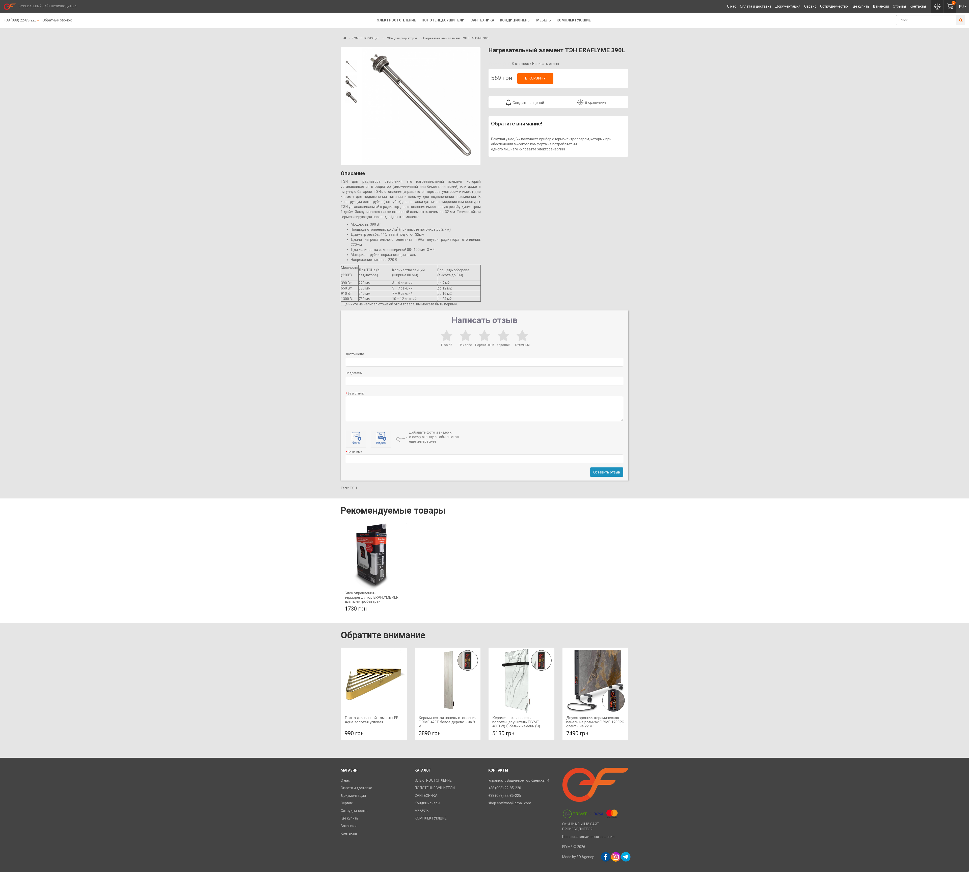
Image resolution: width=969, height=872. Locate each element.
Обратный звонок (57, 20)
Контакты (918, 6)
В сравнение (595, 102)
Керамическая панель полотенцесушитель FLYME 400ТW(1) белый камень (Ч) (516, 722)
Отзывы (899, 6)
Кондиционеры (515, 20)
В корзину (535, 78)
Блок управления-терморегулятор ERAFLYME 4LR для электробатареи (371, 597)
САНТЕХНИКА (482, 20)
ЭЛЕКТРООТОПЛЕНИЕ (396, 20)
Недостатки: (354, 373)
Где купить (860, 6)
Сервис (810, 6)
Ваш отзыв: (356, 393)
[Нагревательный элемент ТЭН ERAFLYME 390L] (351, 66)
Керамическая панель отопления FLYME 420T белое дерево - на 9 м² (447, 722)
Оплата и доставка (755, 6)
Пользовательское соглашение (588, 837)
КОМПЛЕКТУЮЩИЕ (574, 20)
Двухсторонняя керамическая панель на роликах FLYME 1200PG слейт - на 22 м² (595, 722)
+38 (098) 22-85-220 (20, 20)
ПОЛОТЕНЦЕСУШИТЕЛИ (443, 20)
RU (961, 7)
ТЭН (353, 488)
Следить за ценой (528, 102)
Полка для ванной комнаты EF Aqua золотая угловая (371, 720)
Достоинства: (355, 354)
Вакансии (881, 6)
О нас (731, 6)
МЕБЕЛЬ (543, 20)
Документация (787, 6)
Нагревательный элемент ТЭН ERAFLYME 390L (456, 38)
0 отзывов (520, 64)
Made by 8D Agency (578, 857)
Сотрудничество (834, 6)
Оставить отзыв (606, 472)
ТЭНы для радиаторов (401, 38)
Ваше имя (355, 452)
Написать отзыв (545, 64)
